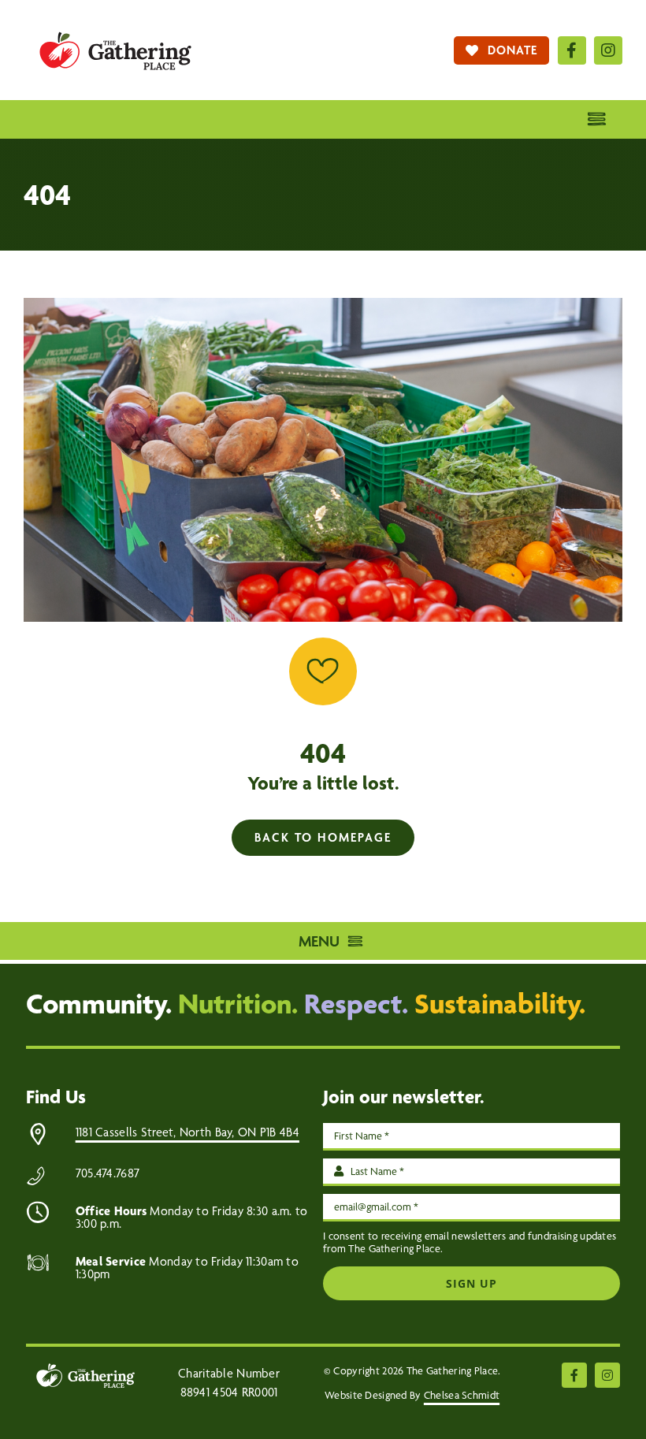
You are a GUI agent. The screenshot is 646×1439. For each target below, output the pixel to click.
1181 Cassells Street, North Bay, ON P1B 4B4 (187, 1132)
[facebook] (572, 50)
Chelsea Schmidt (461, 1395)
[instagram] (608, 50)
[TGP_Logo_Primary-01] (115, 23)
